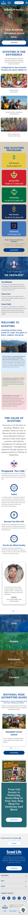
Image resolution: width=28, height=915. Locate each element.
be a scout (13, 911)
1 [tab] (11, 748)
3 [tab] (15, 748)
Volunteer (14, 659)
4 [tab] (18, 748)
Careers (14, 677)
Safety (14, 494)
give (5, 911)
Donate (14, 641)
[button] (26, 2)
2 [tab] (13, 748)
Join (14, 623)
